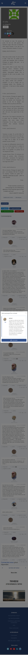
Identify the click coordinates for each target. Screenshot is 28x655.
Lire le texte (14, 340)
